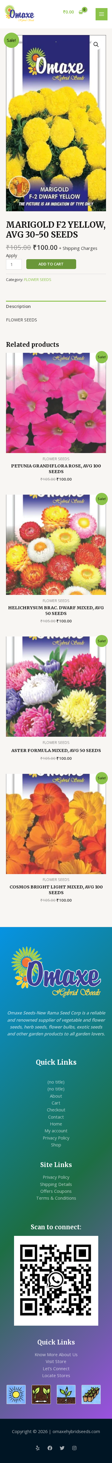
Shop (56, 1145)
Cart (56, 1103)
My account (56, 1131)
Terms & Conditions (56, 1198)
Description (18, 306)
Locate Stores (56, 1375)
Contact (56, 1117)
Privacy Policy (56, 1138)
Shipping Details (56, 1184)
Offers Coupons (56, 1191)
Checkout (56, 1110)
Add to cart (51, 264)
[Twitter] (62, 1448)
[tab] (56, 306)
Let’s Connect (56, 1368)
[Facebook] (49, 1448)
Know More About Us (56, 1354)
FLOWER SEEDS (37, 279)
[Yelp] (37, 1448)
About (56, 1096)
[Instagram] (74, 1448)
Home (56, 1124)
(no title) (56, 1082)
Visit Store (56, 1361)
